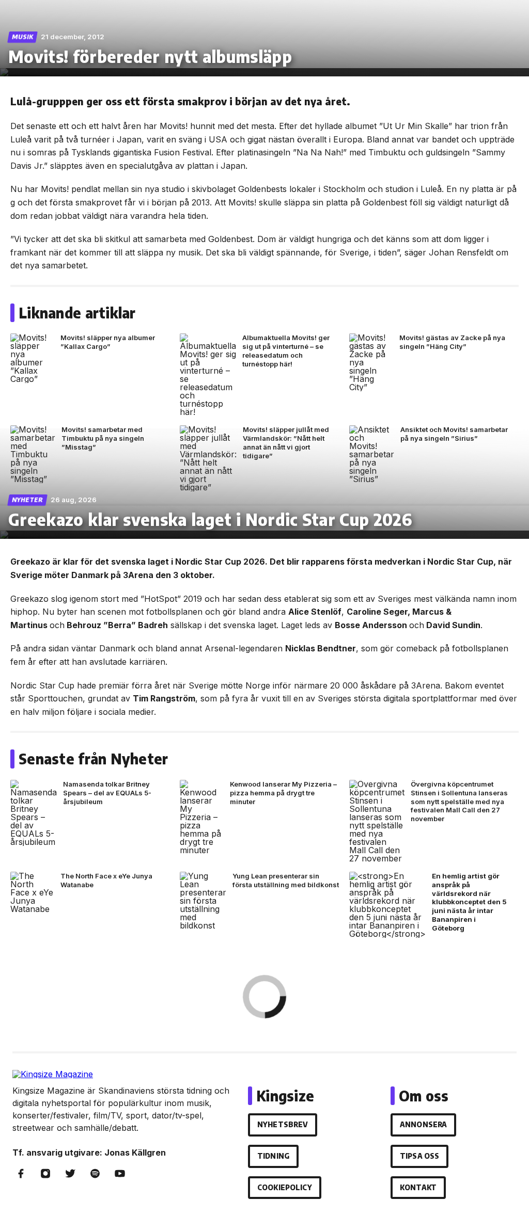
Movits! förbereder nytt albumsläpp (150, 56)
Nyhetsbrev (282, 1124)
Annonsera (423, 1124)
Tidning (273, 1155)
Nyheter (27, 500)
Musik (22, 37)
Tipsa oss (419, 1155)
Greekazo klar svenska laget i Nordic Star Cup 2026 (210, 519)
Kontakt (418, 1187)
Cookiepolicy (284, 1187)
